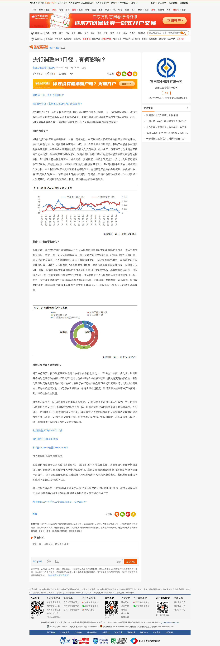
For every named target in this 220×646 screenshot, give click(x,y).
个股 (67, 33)
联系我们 (106, 632)
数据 (81, 10)
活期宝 (124, 610)
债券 (140, 10)
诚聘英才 (118, 632)
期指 (61, 10)
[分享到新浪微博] (129, 73)
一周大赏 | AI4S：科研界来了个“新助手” (166, 121)
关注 (166, 93)
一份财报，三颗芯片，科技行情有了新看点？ (167, 138)
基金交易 (125, 606)
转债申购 (96, 39)
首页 (51, 48)
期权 (67, 10)
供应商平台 (92, 632)
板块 (74, 33)
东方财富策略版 (53, 610)
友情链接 (169, 632)
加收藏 (41, 3)
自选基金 (142, 33)
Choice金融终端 (53, 617)
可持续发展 (64, 632)
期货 (107, 10)
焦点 (41, 10)
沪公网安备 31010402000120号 (116, 627)
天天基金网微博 (142, 602)
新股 (54, 10)
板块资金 (68, 39)
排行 (80, 33)
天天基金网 (73, 3)
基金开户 (125, 602)
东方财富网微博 (91, 602)
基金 (127, 10)
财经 (34, 10)
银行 (120, 10)
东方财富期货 (163, 598)
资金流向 (49, 39)
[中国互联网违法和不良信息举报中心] (145, 641)
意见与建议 (89, 610)
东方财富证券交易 (71, 610)
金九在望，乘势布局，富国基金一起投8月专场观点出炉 (167, 127)
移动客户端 (49, 3)
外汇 (114, 10)
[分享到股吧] (118, 73)
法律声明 (131, 632)
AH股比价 (117, 39)
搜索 (184, 10)
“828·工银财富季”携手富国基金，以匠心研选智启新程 (167, 132)
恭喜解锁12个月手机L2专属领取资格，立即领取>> (60, 501)
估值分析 (180, 39)
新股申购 (87, 39)
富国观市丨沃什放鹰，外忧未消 (162, 115)
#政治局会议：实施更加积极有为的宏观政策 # (57, 103)
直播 (147, 10)
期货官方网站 (179, 610)
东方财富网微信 (91, 606)
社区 (57, 48)
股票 (48, 10)
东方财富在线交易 (71, 606)
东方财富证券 (87, 3)
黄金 (125, 33)
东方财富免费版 (53, 602)
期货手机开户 (179, 602)
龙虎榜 (145, 39)
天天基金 (109, 598)
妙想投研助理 (52, 613)
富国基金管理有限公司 (44, 67)
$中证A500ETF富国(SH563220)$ (50, 447)
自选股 (132, 33)
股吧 (153, 10)
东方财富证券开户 (71, 602)
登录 (35, 561)
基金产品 (125, 613)
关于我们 (51, 632)
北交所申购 (106, 39)
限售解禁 (153, 39)
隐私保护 (144, 632)
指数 (48, 33)
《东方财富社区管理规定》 (58, 575)
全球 (87, 10)
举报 (35, 513)
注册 (40, 561)
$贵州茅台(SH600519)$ (45, 439)
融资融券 (136, 39)
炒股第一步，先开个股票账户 (48, 95)
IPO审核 (162, 39)
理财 (133, 10)
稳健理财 (125, 617)
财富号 (176, 10)
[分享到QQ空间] (135, 73)
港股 (100, 10)
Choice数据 (123, 3)
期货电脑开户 (179, 606)
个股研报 (77, 39)
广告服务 (78, 632)
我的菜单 (162, 3)
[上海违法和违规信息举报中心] (120, 641)
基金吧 (161, 10)
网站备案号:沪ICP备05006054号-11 (85, 627)
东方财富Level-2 (53, 606)
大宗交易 (171, 39)
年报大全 (127, 39)
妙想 (113, 3)
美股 (94, 10)
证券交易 (173, 3)
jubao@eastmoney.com (170, 622)
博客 (168, 10)
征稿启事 (156, 632)
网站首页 (34, 3)
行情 (74, 10)
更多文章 (148, 108)
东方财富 (35, 598)
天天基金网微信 (142, 606)
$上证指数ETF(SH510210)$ (47, 430)
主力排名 (58, 39)
